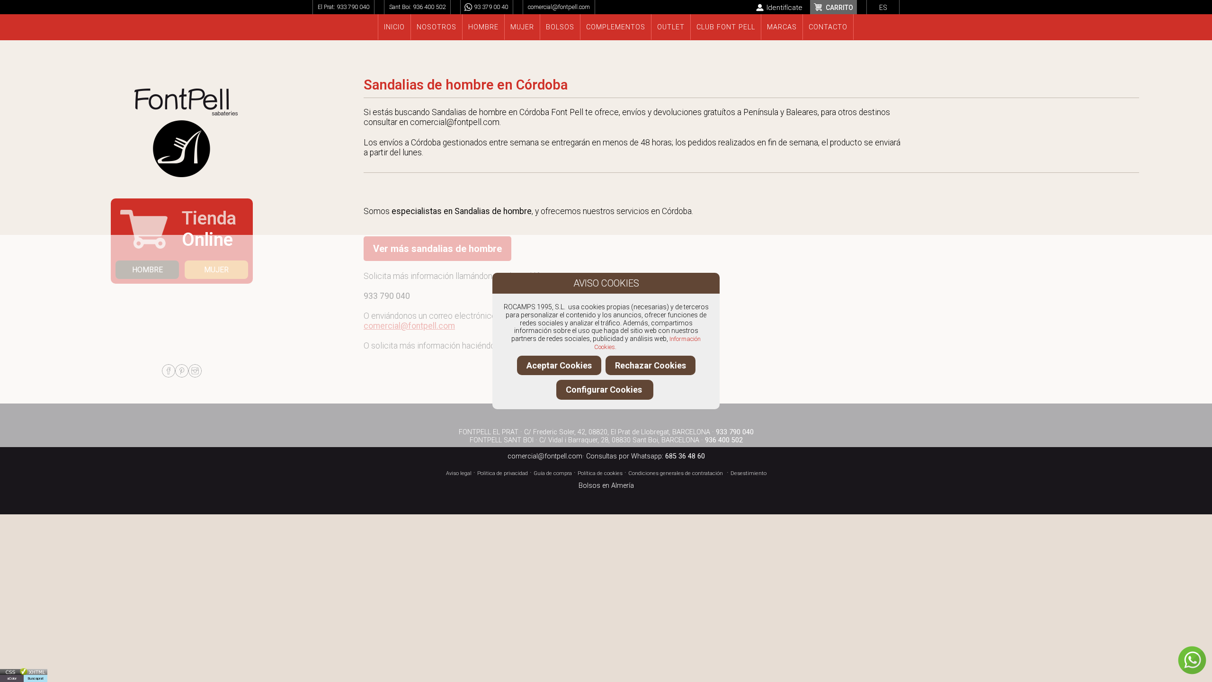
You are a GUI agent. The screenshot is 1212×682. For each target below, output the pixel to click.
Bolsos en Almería (606, 486)
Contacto (828, 27)
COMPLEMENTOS (615, 27)
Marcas (782, 27)
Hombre (483, 27)
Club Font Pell (725, 27)
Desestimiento (748, 473)
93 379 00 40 (491, 6)
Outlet (671, 27)
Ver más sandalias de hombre (437, 248)
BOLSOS (560, 27)
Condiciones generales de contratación (675, 473)
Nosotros (436, 27)
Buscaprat (35, 678)
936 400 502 (429, 6)
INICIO (394, 27)
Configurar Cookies (605, 390)
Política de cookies (600, 473)
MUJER (216, 269)
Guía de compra (553, 473)
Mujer (522, 27)
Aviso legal (459, 473)
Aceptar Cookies (559, 365)
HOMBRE (147, 269)
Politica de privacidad (502, 473)
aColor (12, 678)
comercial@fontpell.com (559, 6)
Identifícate (784, 7)
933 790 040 (353, 6)
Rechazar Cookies (650, 365)
